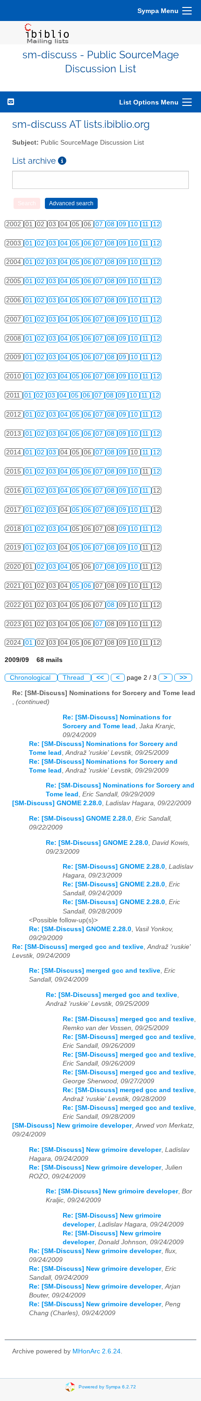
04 (65, 243)
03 (53, 243)
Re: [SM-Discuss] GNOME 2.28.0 (80, 818)
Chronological (31, 677)
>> (183, 677)
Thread (74, 677)
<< (100, 677)
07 (100, 224)
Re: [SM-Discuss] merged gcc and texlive (78, 946)
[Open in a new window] (62, 161)
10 (135, 224)
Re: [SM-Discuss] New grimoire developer (95, 1149)
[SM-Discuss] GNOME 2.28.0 (57, 803)
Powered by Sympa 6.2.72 (107, 1386)
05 (76, 243)
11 (146, 224)
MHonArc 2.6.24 (96, 1351)
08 (111, 224)
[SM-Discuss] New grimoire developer (72, 1125)
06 (88, 243)
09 (123, 224)
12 (156, 224)
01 (30, 243)
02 (41, 243)
